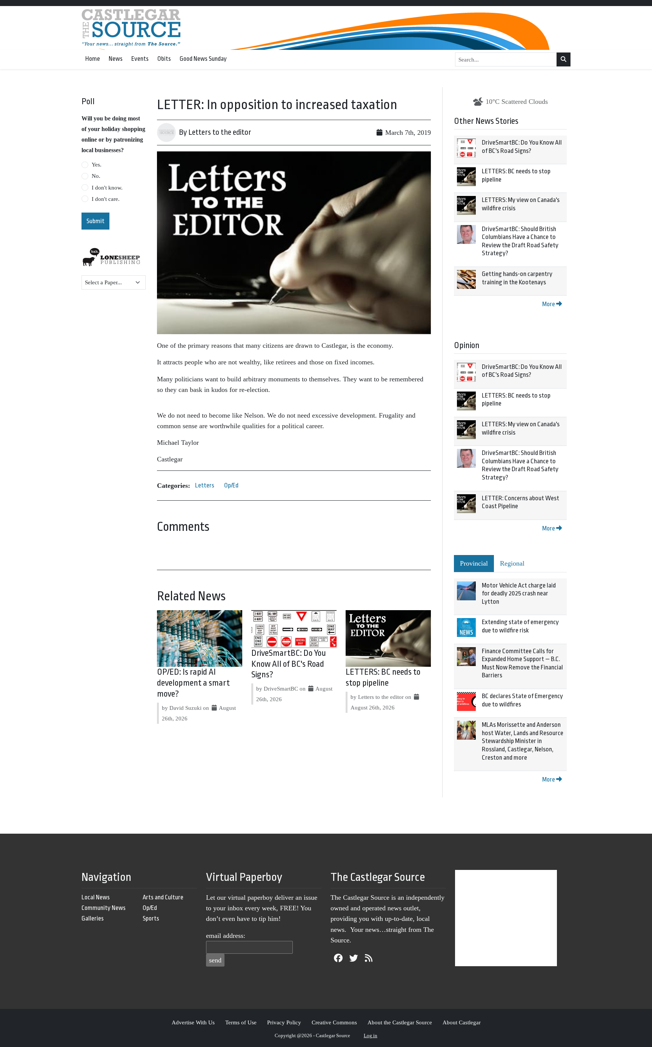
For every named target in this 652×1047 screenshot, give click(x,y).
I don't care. (106, 199)
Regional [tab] (512, 563)
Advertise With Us (193, 1022)
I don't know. (107, 188)
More (549, 304)
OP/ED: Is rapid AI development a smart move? (193, 683)
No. (96, 176)
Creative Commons (334, 1022)
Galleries (93, 918)
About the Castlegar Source (400, 1022)
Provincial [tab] (474, 563)
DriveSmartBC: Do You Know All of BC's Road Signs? (288, 664)
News (116, 58)
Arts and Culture (163, 897)
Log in (370, 1035)
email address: (225, 935)
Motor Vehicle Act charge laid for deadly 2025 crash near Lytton (519, 593)
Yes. (96, 165)
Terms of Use (241, 1022)
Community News (104, 907)
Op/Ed (231, 485)
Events (140, 58)
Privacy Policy (284, 1022)
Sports (151, 918)
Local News (96, 897)
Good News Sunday (203, 58)
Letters (204, 485)
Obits (164, 58)
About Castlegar (462, 1022)
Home (92, 58)
